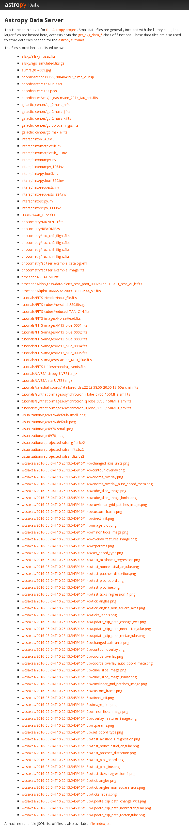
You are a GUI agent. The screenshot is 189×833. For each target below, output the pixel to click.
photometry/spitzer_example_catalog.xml (54, 263)
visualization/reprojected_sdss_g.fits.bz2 (53, 442)
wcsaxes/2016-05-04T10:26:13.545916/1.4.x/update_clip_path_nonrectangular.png (86, 628)
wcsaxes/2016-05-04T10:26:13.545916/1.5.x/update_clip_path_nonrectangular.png (86, 808)
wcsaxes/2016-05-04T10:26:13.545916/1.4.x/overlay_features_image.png (79, 539)
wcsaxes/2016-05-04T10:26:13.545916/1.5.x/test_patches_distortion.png (79, 752)
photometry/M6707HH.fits (42, 221)
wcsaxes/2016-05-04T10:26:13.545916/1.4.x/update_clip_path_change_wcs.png (84, 621)
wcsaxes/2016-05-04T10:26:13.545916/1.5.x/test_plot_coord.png (73, 759)
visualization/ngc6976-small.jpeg (47, 428)
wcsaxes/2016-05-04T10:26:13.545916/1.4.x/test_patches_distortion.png (79, 573)
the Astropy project (61, 29)
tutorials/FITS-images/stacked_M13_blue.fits (57, 359)
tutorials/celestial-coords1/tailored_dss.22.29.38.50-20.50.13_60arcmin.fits (80, 387)
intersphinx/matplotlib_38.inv (44, 152)
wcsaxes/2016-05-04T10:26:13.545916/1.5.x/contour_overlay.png (73, 649)
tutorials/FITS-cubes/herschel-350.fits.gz (53, 304)
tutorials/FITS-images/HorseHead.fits (51, 318)
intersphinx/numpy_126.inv (42, 166)
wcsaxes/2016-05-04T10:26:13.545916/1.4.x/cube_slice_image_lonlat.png (79, 497)
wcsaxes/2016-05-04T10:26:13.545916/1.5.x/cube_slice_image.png (74, 670)
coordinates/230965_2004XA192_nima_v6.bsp (58, 77)
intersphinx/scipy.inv (37, 201)
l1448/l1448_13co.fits (38, 215)
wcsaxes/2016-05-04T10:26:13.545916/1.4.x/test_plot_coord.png (73, 580)
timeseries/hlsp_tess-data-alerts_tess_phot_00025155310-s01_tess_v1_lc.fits (82, 284)
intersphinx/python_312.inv (43, 180)
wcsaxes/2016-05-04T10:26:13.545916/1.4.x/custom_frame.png (72, 511)
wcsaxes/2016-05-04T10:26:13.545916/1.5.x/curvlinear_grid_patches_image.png (84, 684)
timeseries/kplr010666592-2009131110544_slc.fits (61, 290)
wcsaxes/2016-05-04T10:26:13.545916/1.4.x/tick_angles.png (69, 601)
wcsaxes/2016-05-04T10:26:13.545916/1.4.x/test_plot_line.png (71, 587)
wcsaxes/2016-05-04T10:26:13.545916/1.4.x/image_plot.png (69, 525)
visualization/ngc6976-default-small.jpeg (53, 415)
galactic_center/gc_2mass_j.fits (46, 111)
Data (34, 4)
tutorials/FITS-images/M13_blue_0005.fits (54, 352)
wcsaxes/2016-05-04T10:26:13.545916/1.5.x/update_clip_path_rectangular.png (83, 815)
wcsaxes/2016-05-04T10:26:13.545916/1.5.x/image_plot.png (69, 704)
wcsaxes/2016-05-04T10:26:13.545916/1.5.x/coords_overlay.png (72, 656)
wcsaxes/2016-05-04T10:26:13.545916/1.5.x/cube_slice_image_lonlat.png (79, 677)
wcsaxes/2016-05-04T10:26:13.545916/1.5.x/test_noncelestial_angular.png (80, 746)
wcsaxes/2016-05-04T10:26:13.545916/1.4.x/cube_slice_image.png (74, 490)
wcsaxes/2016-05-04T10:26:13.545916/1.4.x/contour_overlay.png (73, 470)
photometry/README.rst (41, 228)
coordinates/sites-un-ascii (42, 84)
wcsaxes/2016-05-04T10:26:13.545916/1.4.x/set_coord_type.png (72, 552)
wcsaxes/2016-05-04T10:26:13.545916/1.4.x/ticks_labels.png (69, 615)
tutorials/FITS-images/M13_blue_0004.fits (54, 346)
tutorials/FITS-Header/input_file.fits (49, 297)
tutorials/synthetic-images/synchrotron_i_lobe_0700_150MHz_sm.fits (76, 394)
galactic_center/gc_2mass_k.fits (46, 118)
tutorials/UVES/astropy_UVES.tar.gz (49, 373)
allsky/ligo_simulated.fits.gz (43, 63)
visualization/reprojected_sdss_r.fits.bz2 (53, 456)
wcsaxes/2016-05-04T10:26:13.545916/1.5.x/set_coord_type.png (72, 732)
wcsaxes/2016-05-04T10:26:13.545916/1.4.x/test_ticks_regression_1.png (78, 594)
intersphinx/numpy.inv (39, 159)
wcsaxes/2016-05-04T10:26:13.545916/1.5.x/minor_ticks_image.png (75, 711)
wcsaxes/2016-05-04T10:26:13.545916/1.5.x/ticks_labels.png (69, 794)
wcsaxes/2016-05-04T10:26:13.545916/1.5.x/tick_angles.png (69, 780)
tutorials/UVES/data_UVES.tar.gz (47, 380)
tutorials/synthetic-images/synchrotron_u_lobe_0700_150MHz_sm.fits (76, 408)
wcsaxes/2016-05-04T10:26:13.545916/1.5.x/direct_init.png (68, 697)
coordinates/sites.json (39, 90)
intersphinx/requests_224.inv (44, 194)
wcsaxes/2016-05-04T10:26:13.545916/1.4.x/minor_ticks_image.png (75, 532)
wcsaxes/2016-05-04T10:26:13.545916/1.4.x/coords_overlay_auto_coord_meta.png (87, 484)
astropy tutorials (71, 40)
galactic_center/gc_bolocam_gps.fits (50, 125)
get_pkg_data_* (90, 35)
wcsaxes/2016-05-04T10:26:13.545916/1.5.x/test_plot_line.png (71, 766)
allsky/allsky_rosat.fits (39, 56)
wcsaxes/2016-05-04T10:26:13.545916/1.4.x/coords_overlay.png (72, 477)
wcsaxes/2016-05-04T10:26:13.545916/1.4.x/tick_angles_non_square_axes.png (83, 608)
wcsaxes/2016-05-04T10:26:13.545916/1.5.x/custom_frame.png (72, 690)
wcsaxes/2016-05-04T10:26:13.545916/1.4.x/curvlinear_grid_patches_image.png (84, 504)
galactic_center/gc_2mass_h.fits (46, 104)
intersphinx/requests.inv (40, 187)
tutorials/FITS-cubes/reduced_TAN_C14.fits (56, 311)
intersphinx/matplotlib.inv (41, 146)
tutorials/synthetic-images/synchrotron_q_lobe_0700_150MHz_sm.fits (76, 401)
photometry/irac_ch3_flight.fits (46, 249)
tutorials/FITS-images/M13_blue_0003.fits (54, 339)
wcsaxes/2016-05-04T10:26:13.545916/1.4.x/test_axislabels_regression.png (81, 559)
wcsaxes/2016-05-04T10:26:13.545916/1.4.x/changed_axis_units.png (75, 463)
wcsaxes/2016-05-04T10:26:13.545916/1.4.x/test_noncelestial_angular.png (80, 566)
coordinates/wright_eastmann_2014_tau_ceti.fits (60, 97)
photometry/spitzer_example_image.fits (53, 270)
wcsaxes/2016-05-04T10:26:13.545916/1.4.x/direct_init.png (68, 518)
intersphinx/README (38, 139)
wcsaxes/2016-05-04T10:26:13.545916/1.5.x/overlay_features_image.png (79, 718)
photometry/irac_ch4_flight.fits (46, 256)
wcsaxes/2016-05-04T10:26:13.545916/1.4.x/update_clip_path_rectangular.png (83, 635)
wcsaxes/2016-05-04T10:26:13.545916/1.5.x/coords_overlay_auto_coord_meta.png (87, 663)
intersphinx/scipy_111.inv (41, 208)
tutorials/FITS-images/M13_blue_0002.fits (54, 332)
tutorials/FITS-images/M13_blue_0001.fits (54, 325)
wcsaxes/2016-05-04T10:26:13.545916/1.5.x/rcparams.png (68, 725)
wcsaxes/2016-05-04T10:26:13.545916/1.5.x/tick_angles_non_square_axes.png (83, 787)
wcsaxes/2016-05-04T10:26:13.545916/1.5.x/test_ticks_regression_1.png (78, 773)
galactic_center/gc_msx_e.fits (44, 132)
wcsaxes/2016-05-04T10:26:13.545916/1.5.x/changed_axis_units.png (75, 642)
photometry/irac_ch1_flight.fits (46, 235)
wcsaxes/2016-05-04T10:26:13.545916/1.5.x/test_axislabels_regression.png (81, 739)
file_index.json (101, 823)
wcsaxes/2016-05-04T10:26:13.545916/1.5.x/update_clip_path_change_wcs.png (84, 801)
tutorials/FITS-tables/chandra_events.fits (54, 366)
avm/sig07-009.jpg (36, 70)
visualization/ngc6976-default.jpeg (49, 421)
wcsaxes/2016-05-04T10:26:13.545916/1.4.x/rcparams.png (68, 546)
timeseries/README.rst (40, 277)
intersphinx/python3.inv (40, 173)
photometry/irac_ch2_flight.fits (46, 242)
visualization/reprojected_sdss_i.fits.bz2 (53, 449)
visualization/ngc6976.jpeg (42, 435)
